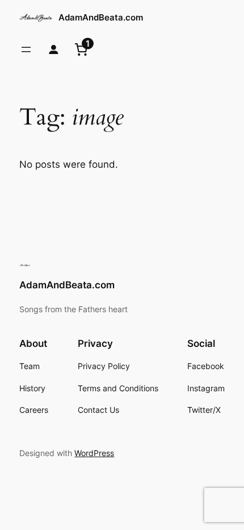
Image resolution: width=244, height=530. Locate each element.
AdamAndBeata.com (100, 18)
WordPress (94, 453)
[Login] (53, 50)
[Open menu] (26, 49)
